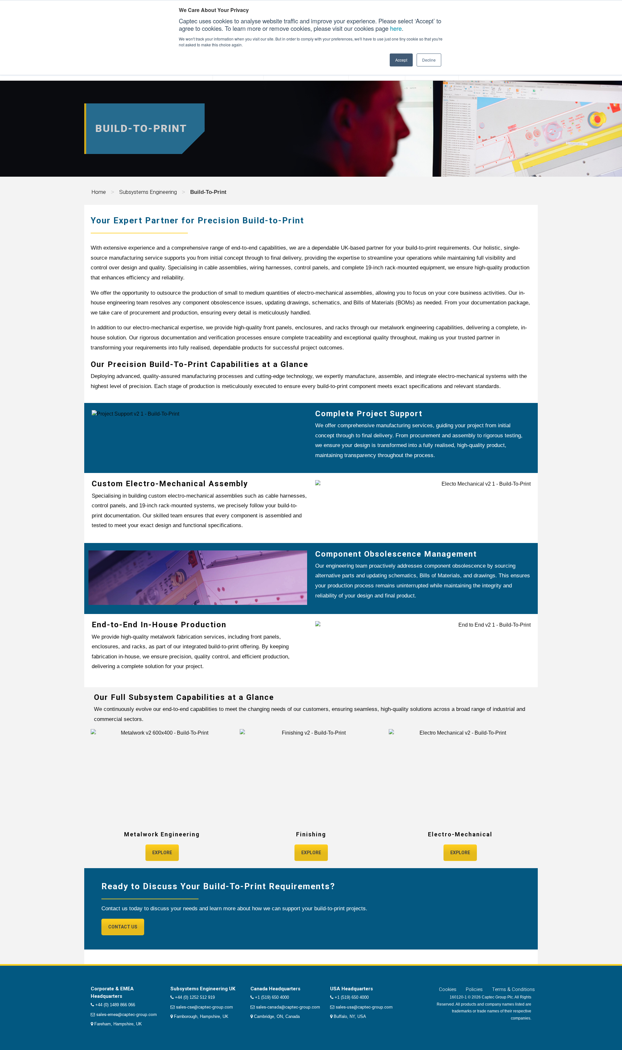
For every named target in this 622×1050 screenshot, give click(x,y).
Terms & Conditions (513, 989)
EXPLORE (162, 852)
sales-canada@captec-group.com (288, 1007)
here (396, 28)
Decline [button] (429, 60)
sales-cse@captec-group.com (204, 1007)
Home (98, 192)
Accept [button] (401, 60)
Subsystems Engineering (148, 192)
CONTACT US (122, 927)
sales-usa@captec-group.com (364, 1007)
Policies (474, 989)
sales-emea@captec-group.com (126, 1014)
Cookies (447, 989)
